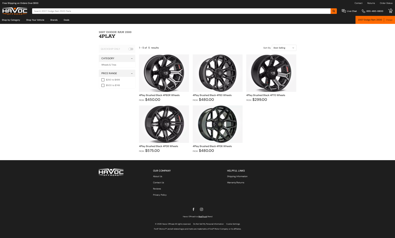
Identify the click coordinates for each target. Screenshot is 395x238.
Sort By (267, 47)
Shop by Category (11, 19)
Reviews (157, 188)
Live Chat (352, 11)
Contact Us (158, 182)
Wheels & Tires (108, 64)
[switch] (117, 49)
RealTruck (203, 216)
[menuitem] (11, 20)
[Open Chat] (344, 11)
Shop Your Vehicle (35, 19)
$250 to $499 (113, 79)
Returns (371, 3)
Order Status (386, 3)
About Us (157, 176)
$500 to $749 (113, 85)
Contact (358, 3)
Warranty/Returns (235, 182)
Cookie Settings (233, 224)
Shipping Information (237, 176)
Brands (54, 19)
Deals (66, 19)
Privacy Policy (160, 194)
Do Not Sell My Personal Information (208, 224)
